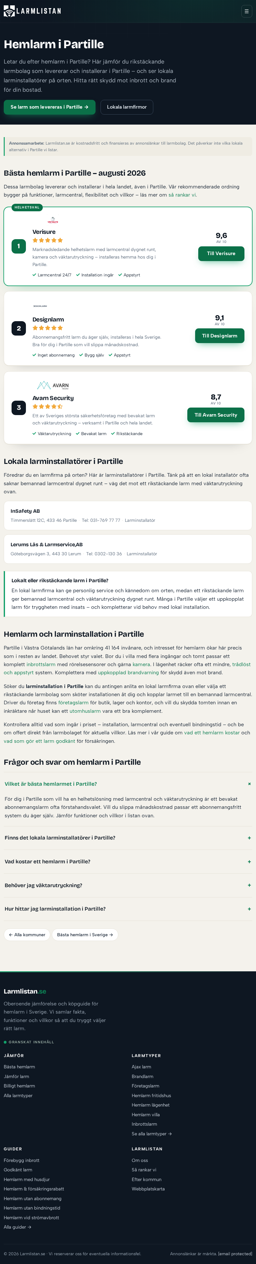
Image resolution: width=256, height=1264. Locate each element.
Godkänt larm (18, 1170)
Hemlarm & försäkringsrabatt (34, 1189)
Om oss (140, 1160)
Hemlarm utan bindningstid (32, 1208)
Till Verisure (221, 253)
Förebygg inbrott (21, 1160)
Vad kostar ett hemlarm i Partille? (47, 861)
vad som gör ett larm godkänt (39, 741)
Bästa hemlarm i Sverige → (85, 935)
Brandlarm (142, 1076)
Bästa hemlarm (19, 1067)
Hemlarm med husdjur (27, 1179)
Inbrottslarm (144, 1124)
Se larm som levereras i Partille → (49, 107)
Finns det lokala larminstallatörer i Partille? (60, 838)
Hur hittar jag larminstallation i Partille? (55, 909)
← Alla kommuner (27, 935)
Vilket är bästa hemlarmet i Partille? (51, 784)
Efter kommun (146, 1179)
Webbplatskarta (148, 1189)
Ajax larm (141, 1067)
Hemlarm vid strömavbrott (31, 1217)
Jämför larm (16, 1076)
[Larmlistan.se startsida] (32, 11)
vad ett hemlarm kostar (212, 732)
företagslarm (73, 702)
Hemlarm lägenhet (151, 1105)
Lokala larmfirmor (127, 107)
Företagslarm (145, 1086)
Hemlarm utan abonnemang (33, 1198)
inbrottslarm (41, 664)
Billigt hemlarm (19, 1086)
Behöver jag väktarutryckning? (43, 885)
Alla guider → (18, 1227)
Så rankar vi (144, 1170)
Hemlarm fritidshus (151, 1095)
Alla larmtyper (18, 1095)
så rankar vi (182, 195)
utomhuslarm (85, 711)
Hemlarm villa (146, 1115)
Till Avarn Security (216, 415)
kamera (141, 664)
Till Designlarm (219, 336)
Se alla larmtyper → (152, 1134)
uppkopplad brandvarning (128, 672)
